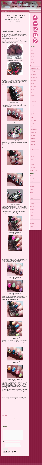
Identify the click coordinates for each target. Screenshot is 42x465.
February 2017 (32, 178)
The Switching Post (32, 167)
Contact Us (10, 11)
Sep (2, 15)
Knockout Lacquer (33, 107)
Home (3, 11)
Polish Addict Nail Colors (34, 129)
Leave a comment (4, 415)
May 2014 (31, 215)
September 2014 (32, 209)
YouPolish (32, 147)
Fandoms (31, 50)
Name (4, 441)
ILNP (31, 102)
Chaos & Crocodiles (33, 80)
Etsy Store (18, 403)
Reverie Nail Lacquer (33, 132)
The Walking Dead (33, 60)
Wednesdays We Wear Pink (33, 170)
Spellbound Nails (33, 141)
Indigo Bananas (33, 104)
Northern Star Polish (33, 123)
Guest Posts (31, 65)
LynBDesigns (32, 113)
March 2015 (31, 200)
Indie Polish (31, 70)
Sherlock (32, 59)
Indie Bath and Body (32, 67)
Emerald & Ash (33, 93)
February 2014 (32, 220)
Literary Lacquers (33, 108)
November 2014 (32, 206)
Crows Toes (32, 83)
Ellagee (32, 92)
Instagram (14, 403)
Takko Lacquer (33, 144)
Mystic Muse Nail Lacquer (34, 120)
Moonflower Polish (33, 117)
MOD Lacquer (33, 114)
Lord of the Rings (33, 57)
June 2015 (31, 195)
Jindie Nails (32, 105)
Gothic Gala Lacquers (34, 101)
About (6, 11)
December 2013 (32, 223)
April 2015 (31, 198)
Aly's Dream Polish (33, 74)
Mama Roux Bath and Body (34, 68)
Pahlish (32, 126)
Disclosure (14, 11)
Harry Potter (32, 56)
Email (4, 443)
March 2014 (31, 218)
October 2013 (32, 226)
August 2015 (31, 192)
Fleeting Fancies (32, 62)
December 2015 (32, 186)
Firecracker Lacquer (33, 99)
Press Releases (32, 164)
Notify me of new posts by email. (8, 452)
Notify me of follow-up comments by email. (10, 451)
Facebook (11, 403)
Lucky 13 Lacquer (33, 111)
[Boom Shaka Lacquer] (18, 5)
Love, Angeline (33, 110)
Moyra (32, 159)
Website (4, 446)
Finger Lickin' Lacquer (34, 96)
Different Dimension (33, 86)
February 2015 (32, 201)
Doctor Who (32, 53)
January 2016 (32, 184)
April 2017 (31, 175)
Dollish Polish (32, 89)
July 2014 (31, 212)
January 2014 (32, 221)
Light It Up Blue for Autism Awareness (34, 149)
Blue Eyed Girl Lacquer (34, 77)
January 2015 (32, 203)
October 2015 (32, 189)
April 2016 (31, 181)
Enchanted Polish (33, 95)
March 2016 (31, 183)
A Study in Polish (33, 71)
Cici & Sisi (32, 156)
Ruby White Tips (33, 135)
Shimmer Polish (33, 138)
